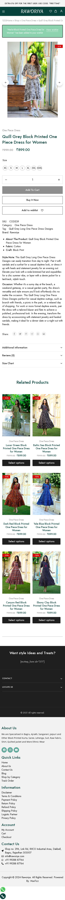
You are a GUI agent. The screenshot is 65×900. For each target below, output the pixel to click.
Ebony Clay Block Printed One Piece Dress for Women (46, 606)
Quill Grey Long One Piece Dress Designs (31, 229)
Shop (17, 20)
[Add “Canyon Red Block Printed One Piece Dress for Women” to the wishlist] (27, 555)
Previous (5, 82)
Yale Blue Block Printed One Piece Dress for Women (46, 527)
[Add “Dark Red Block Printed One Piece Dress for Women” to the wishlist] (27, 476)
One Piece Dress (28, 20)
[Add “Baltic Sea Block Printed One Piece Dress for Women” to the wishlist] (57, 397)
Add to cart (32, 190)
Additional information (14, 347)
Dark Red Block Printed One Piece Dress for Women (16, 527)
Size (5, 160)
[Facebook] (4, 750)
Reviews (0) (8, 355)
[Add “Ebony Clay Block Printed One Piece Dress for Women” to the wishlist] (57, 555)
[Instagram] (10, 750)
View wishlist (52, 29)
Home (9, 20)
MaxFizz (34, 881)
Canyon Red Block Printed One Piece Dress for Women (16, 606)
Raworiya (14, 232)
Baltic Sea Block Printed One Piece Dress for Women (46, 448)
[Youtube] (16, 750)
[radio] (5, 168)
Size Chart (8, 363)
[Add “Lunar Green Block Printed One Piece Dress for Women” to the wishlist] (27, 397)
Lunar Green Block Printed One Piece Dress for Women (16, 448)
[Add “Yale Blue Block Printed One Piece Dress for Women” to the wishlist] (57, 476)
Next (59, 82)
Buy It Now (32, 200)
